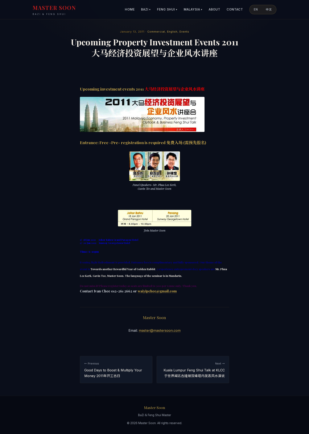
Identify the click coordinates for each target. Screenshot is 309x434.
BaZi (146, 9)
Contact (235, 9)
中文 (269, 9)
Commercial (156, 31)
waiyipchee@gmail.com (157, 291)
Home (130, 9)
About (214, 9)
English (172, 31)
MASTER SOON (54, 10)
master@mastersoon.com (160, 330)
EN (256, 9)
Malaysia (193, 9)
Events (184, 31)
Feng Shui (167, 9)
